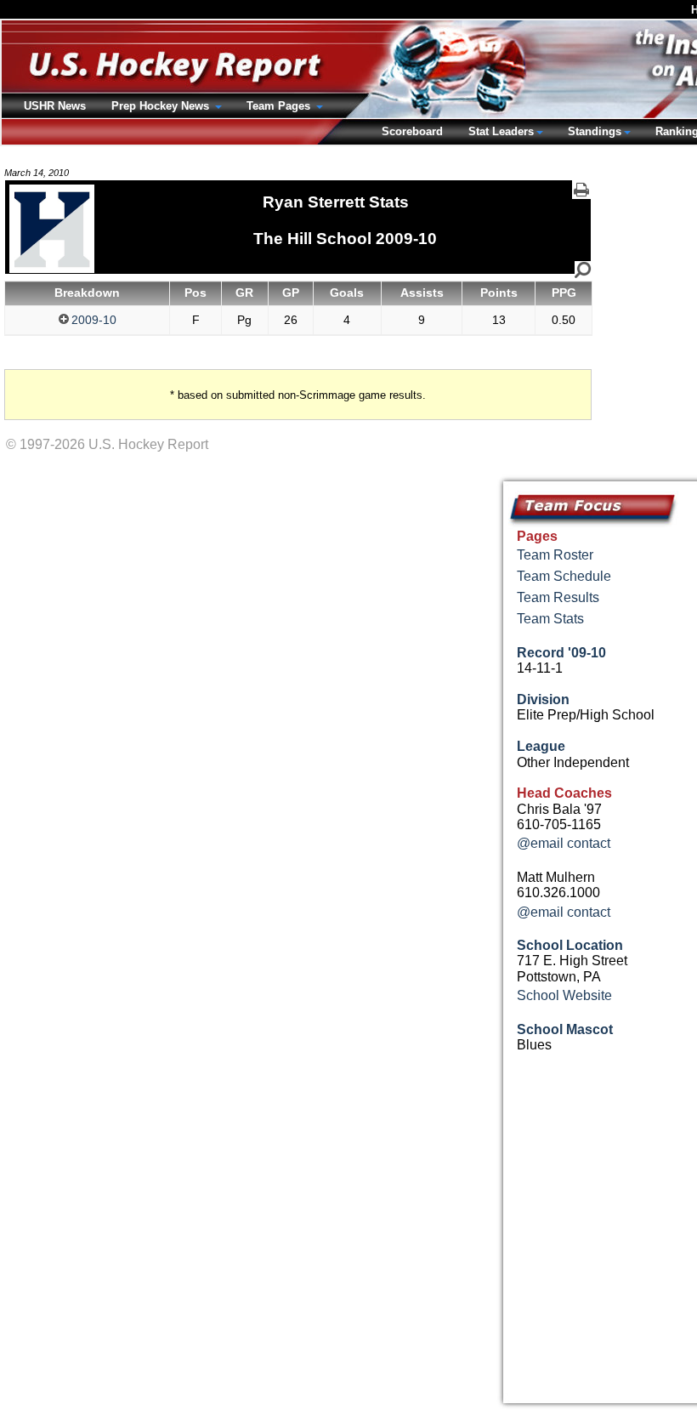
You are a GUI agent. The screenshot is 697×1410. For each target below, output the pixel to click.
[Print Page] (581, 189)
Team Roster (555, 555)
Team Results (558, 597)
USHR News (55, 105)
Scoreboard (412, 131)
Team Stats (550, 618)
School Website (564, 995)
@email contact (563, 843)
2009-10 (93, 320)
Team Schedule (564, 576)
